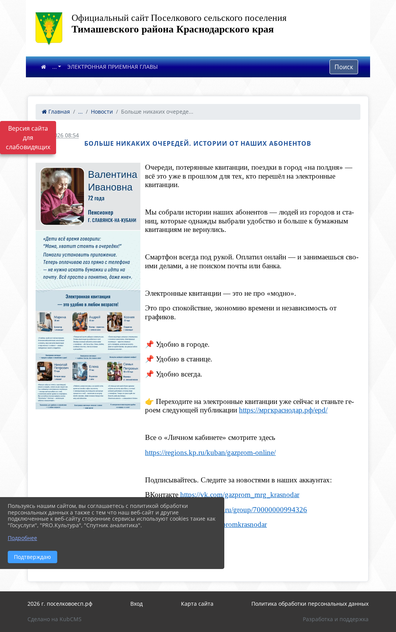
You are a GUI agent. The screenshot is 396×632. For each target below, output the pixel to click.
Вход (136, 603)
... (54, 66)
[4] (123, 335)
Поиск (344, 67)
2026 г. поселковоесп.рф (59, 603)
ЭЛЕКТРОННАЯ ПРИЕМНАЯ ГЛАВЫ (112, 66)
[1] (88, 237)
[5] (53, 385)
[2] (53, 335)
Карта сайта (197, 603)
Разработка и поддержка (336, 619)
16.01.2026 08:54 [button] (57, 135)
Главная (58, 111)
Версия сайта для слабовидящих (28, 137)
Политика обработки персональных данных (310, 603)
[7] (123, 385)
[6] (88, 385)
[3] (88, 335)
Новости (102, 111)
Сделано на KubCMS (54, 619)
